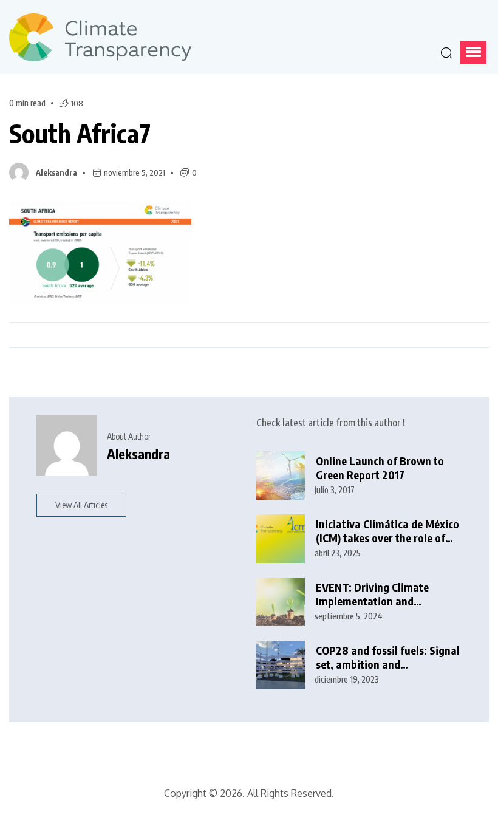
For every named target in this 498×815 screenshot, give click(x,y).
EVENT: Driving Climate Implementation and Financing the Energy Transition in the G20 (372, 594)
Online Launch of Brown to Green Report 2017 (380, 468)
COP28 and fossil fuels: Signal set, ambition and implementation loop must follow (388, 657)
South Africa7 (80, 133)
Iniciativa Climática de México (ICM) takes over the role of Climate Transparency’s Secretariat (387, 531)
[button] (473, 52)
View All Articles (81, 505)
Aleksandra (56, 172)
